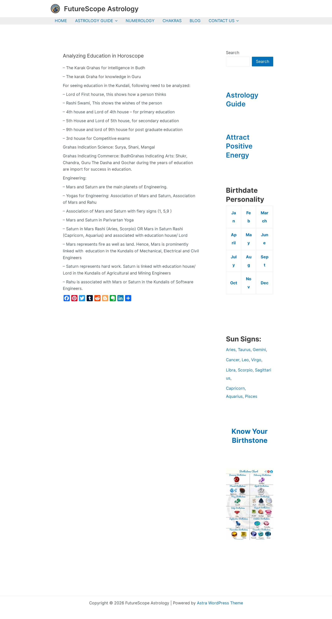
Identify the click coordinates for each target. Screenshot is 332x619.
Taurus (244, 349)
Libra (231, 370)
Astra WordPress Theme (220, 603)
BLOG (195, 20)
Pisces (251, 396)
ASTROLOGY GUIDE (94, 20)
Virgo (256, 359)
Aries (231, 349)
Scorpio (245, 370)
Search (232, 52)
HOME (61, 20)
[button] (115, 21)
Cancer (232, 359)
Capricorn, (236, 388)
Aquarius (234, 396)
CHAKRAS (172, 20)
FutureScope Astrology (101, 9)
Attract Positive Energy (239, 146)
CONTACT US (221, 20)
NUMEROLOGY (140, 20)
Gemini (259, 349)
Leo (245, 359)
